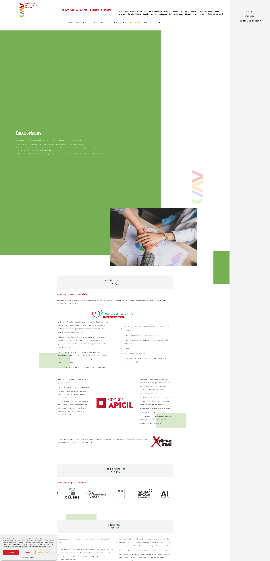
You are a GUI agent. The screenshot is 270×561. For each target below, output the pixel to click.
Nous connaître (75, 23)
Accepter (11, 552)
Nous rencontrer (151, 23)
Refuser (28, 552)
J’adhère (249, 16)
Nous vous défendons (98, 23)
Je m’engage (116, 23)
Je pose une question (249, 21)
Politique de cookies (28, 557)
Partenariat (133, 23)
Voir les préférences (45, 552)
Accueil (250, 11)
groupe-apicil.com (64, 383)
